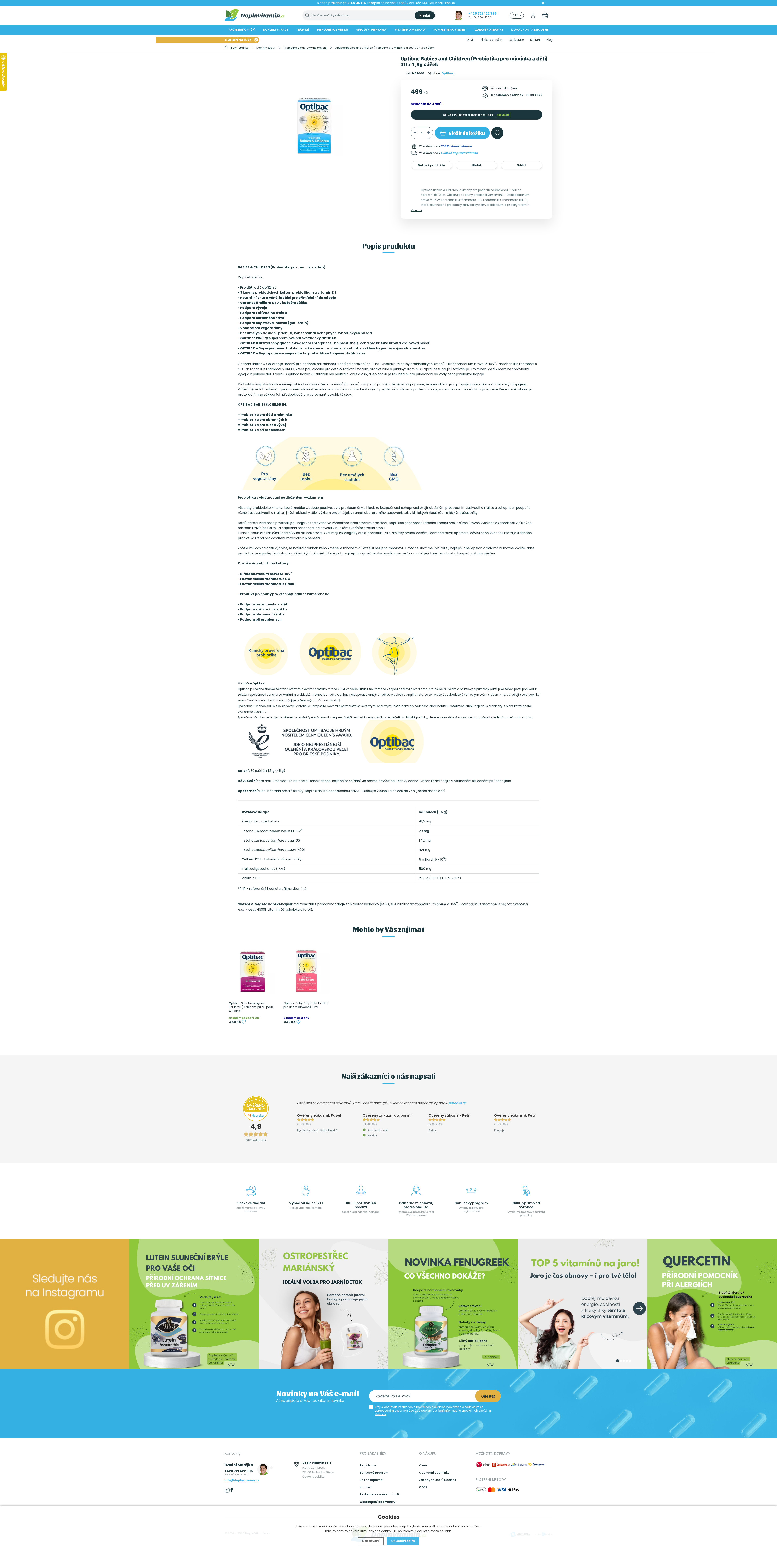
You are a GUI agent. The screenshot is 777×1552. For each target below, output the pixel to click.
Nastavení (370, 1541)
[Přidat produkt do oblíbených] (244, 1022)
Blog (549, 40)
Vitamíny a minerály (410, 30)
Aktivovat (503, 115)
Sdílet (521, 165)
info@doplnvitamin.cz (242, 1480)
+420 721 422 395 (482, 13)
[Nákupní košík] (545, 15)
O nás (470, 40)
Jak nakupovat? (372, 1480)
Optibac (447, 73)
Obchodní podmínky (434, 1473)
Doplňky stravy (275, 30)
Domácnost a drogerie (529, 30)
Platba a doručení (491, 40)
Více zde (416, 210)
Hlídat (476, 165)
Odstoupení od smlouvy (377, 1502)
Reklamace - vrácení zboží (379, 1494)
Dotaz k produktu (431, 165)
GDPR (423, 1487)
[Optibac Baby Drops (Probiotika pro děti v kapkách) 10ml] (306, 971)
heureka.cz (457, 1103)
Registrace (368, 1465)
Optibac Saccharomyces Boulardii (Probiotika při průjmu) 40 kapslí (251, 1007)
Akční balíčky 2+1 (242, 30)
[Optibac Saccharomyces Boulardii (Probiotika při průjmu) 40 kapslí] (252, 971)
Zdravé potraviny (489, 30)
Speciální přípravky (371, 30)
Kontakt (535, 40)
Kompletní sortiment (450, 30)
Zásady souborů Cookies (437, 1480)
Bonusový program (374, 1473)
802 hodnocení (256, 1140)
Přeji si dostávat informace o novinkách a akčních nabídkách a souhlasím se (433, 1410)
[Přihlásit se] (533, 15)
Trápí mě (302, 30)
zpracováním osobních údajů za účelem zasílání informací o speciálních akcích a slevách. (433, 1412)
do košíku (467, 133)
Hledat (424, 15)
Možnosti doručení (504, 88)
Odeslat (488, 1396)
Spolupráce (516, 40)
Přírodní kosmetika (332, 30)
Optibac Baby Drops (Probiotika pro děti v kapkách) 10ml (305, 1005)
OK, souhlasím (403, 1541)
